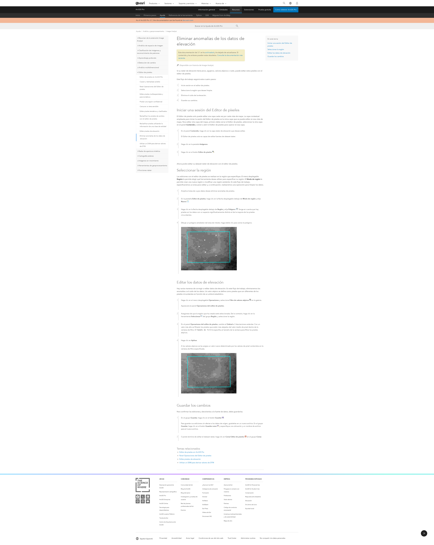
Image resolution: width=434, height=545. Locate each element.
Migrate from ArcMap (221, 15)
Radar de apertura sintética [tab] (149, 151)
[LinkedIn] (148, 497)
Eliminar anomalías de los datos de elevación (152, 137)
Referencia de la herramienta (181, 15)
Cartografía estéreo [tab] (146, 156)
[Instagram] (143, 501)
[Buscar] (284, 3)
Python (199, 15)
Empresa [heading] (227, 479)
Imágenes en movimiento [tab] (149, 161)
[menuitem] (168, 486)
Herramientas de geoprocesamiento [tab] (153, 166)
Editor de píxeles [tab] (145, 72)
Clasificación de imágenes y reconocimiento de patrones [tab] (149, 51)
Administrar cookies (248, 538)
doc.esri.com (188, 20)
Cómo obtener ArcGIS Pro (286, 10)
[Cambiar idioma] (290, 3)
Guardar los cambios (276, 56)
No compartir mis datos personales (272, 538)
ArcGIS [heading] (161, 479)
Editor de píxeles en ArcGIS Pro (151, 77)
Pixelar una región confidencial (151, 102)
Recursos (236, 10)
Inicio (138, 15)
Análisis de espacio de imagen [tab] (151, 46)
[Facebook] (138, 497)
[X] (143, 497)
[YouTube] (148, 501)
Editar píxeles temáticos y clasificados (153, 111)
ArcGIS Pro (140, 9)
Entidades (223, 10)
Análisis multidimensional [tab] (149, 67)
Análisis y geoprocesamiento (153, 31)
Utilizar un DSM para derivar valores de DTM (153, 145)
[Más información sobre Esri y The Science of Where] (143, 485)
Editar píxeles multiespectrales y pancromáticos (151, 95)
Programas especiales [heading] (253, 479)
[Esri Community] (138, 501)
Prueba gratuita (264, 10)
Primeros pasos (150, 15)
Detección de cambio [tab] (147, 63)
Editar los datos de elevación (279, 53)
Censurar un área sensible (149, 106)
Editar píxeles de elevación (149, 131)
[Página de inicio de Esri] (140, 3)
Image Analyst (171, 31)
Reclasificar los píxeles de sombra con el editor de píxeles (152, 117)
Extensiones (249, 10)
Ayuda (162, 15)
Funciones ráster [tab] (145, 170)
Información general (206, 10)
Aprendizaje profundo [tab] (147, 58)
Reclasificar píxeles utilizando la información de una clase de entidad (153, 125)
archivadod (209, 52)
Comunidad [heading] (185, 479)
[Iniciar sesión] (297, 3)
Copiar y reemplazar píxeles (150, 82)
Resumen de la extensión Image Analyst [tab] (150, 39)
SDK (207, 15)
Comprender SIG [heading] (208, 479)
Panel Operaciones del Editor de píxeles (151, 88)
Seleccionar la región (276, 49)
